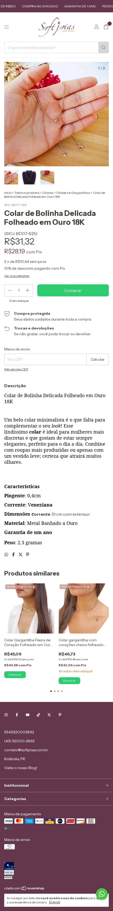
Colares (47, 193)
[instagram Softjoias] (6, 714)
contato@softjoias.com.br (26, 750)
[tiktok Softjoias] (38, 714)
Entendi (54, 902)
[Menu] (6, 27)
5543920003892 (19, 732)
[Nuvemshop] (24, 889)
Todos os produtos (26, 193)
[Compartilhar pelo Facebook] (13, 554)
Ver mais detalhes (16, 276)
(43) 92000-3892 (19, 741)
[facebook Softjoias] (17, 714)
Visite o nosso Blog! (20, 767)
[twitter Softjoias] (49, 714)
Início (8, 193)
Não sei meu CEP (16, 369)
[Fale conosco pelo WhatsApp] (102, 894)
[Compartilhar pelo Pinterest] (27, 554)
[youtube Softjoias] (27, 714)
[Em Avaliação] (56, 869)
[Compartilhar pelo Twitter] (20, 554)
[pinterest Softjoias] (60, 714)
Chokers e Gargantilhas (73, 193)
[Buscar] (103, 47)
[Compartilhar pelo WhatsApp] (6, 554)
